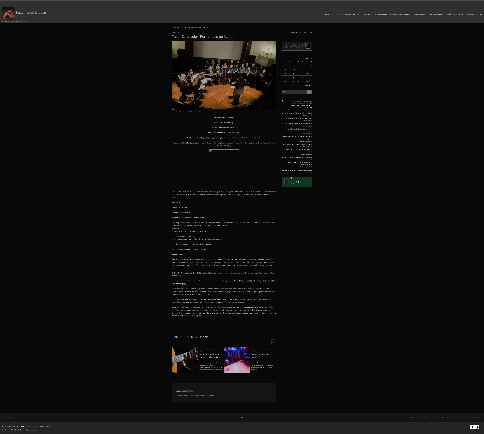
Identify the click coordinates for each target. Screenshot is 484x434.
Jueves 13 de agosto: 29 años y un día (297, 118)
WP (12, 430)
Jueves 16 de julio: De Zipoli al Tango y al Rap (296, 144)
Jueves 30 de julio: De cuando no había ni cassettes (299, 130)
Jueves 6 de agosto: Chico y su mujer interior (295, 124)
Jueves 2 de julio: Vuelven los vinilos (293, 157)
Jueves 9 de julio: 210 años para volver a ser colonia (298, 151)
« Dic (306, 85)
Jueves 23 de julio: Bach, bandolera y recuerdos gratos (297, 138)
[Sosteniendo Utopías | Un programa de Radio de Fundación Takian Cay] (8, 13)
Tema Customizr (32, 430)
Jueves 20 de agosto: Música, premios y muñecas (297, 113)
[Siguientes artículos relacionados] (273, 342)
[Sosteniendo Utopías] (293, 182)
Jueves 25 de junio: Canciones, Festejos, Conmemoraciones (299, 164)
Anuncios (180, 27)
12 (298, 73)
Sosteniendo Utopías (16, 426)
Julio (176, 112)
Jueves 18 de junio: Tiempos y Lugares (293, 170)
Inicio (174, 27)
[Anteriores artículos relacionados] (269, 342)
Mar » (310, 85)
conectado (193, 395)
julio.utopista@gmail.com (214, 239)
